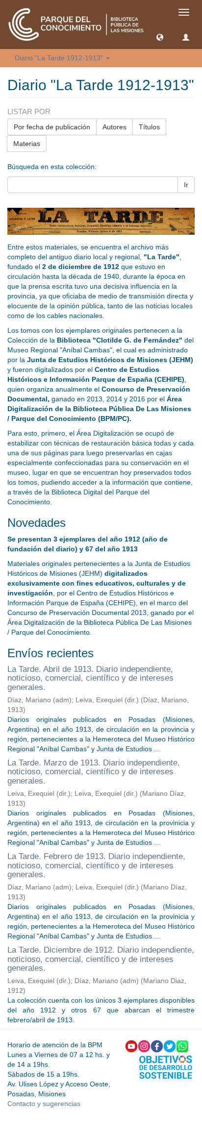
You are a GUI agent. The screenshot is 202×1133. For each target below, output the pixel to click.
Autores (114, 127)
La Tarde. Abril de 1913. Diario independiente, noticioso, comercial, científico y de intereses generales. (90, 678)
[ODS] (166, 1066)
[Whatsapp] (182, 1046)
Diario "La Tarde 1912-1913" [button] (60, 58)
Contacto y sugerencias (43, 1104)
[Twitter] (169, 1046)
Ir (186, 185)
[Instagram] (144, 1046)
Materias (26, 144)
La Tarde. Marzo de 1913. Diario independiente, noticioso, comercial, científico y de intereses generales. (93, 772)
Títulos (149, 127)
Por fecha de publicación (52, 127)
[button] (160, 36)
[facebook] (157, 1046)
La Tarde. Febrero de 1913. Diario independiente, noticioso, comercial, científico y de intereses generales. (96, 865)
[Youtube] (131, 1046)
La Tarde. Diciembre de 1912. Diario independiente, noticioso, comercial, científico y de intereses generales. (100, 959)
